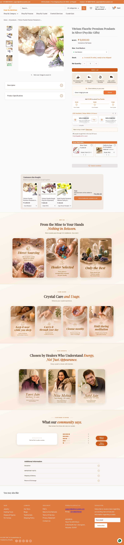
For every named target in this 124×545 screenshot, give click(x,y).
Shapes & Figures (9, 515)
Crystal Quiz (70, 13)
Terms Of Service (48, 515)
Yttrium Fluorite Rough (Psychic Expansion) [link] (48, 199)
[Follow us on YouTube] (30, 541)
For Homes (7, 518)
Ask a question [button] (101, 443)
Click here (89, 129)
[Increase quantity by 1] (96, 64)
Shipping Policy (29, 518)
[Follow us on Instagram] (23, 541)
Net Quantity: (76, 63)
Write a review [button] (101, 438)
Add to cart (94, 70)
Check (110, 92)
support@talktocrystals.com (21, 2)
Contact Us (46, 521)
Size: (78, 48)
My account (99, 9)
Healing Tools (8, 512)
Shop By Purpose (27, 13)
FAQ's (45, 509)
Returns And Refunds (50, 512)
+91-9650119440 (8, 2)
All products (12, 20)
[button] (116, 8)
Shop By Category (10, 13)
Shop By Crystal (41, 13)
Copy (94, 119)
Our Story (27, 509)
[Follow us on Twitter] (20, 541)
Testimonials (28, 515)
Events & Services (56, 13)
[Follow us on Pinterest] (27, 541)
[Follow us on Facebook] (16, 541)
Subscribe (100, 525)
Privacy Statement (49, 518)
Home (5, 20)
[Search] (84, 8)
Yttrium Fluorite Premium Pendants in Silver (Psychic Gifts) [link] (29, 199)
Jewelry (6, 509)
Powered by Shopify (6, 540)
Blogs (26, 512)
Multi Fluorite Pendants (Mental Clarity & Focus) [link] (64, 199)
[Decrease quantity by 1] (84, 64)
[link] (30, 190)
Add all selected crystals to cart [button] (87, 198)
